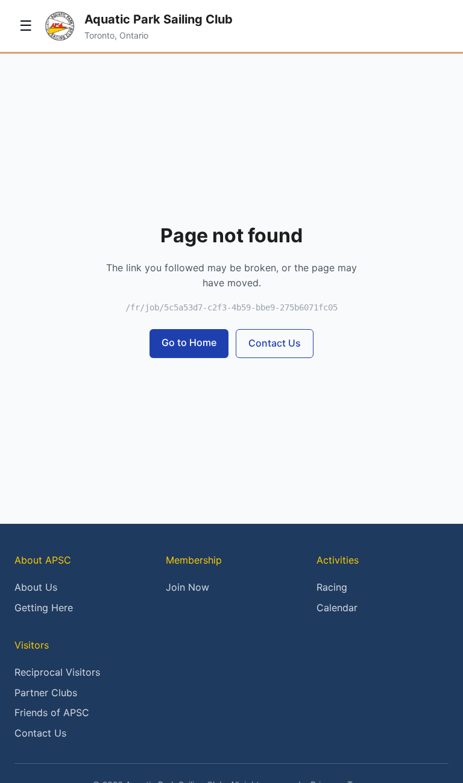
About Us (35, 587)
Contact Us (274, 343)
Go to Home (189, 342)
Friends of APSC (51, 712)
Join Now (187, 587)
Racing (332, 587)
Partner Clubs (45, 693)
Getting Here (43, 608)
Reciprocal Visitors (57, 672)
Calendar (337, 608)
